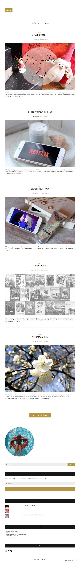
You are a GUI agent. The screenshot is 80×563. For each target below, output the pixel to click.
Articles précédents (40, 415)
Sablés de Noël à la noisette (29, 505)
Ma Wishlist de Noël (40, 35)
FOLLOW (40, 489)
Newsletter (40, 474)
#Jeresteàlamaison (40, 337)
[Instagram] (6, 550)
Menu (9, 10)
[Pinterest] (8, 550)
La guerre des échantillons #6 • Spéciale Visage (33, 514)
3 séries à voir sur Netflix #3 (40, 112)
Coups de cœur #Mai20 (40, 189)
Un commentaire (43, 193)
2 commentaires (44, 39)
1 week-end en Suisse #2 (11, 537)
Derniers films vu (40, 266)
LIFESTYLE (40, 32)
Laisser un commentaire (43, 270)
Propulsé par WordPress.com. (40, 559)
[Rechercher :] (40, 464)
